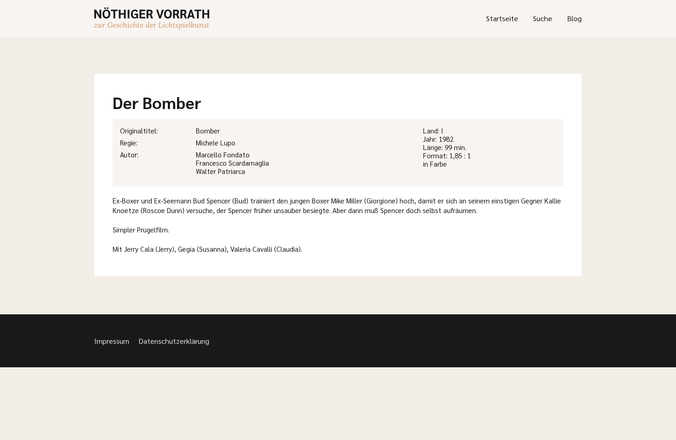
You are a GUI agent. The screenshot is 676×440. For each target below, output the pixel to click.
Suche (542, 18)
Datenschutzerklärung (173, 341)
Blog (574, 18)
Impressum (111, 341)
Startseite (502, 18)
